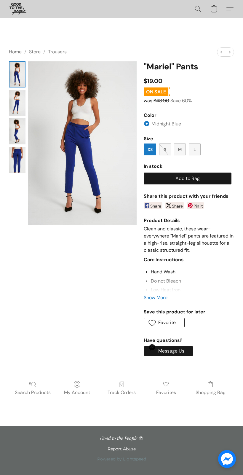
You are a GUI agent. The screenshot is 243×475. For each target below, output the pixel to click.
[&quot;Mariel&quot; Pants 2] (17, 131)
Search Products (33, 392)
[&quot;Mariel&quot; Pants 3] (17, 160)
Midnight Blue (166, 124)
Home (15, 52)
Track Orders (122, 392)
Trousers (57, 52)
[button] (17, 9)
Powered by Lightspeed (121, 459)
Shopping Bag (211, 392)
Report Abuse (122, 449)
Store (35, 52)
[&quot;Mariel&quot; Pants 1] (17, 103)
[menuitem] (221, 52)
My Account (77, 392)
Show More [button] (155, 297)
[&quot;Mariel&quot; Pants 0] (17, 74)
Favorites (166, 392)
